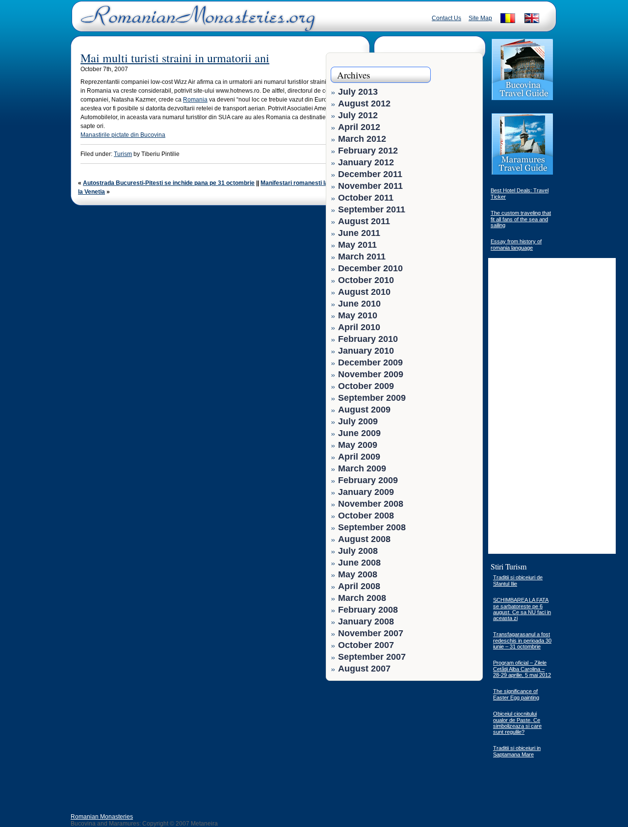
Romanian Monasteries (102, 816)
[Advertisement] (447, 747)
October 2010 (366, 280)
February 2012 (368, 150)
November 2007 (370, 633)
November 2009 (370, 374)
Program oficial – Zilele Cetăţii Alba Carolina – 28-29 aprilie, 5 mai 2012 (522, 669)
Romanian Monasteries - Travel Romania (195, 22)
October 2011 (365, 198)
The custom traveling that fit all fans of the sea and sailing (521, 219)
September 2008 (372, 527)
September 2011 (371, 209)
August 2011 (364, 221)
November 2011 (370, 186)
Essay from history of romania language (516, 244)
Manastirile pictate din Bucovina (122, 134)
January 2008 (366, 621)
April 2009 (359, 457)
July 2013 (358, 92)
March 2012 (362, 139)
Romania (195, 99)
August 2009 (364, 409)
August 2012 (364, 103)
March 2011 (362, 256)
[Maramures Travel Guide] (522, 174)
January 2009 (366, 492)
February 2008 (368, 610)
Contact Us (446, 18)
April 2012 (359, 127)
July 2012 (358, 115)
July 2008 (358, 551)
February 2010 (368, 339)
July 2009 (358, 421)
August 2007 (364, 668)
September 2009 (372, 398)
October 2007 (366, 645)
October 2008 (366, 515)
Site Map (480, 18)
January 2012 (366, 162)
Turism (123, 154)
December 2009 (370, 362)
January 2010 (366, 351)
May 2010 (357, 315)
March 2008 (362, 598)
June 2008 (359, 563)
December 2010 (370, 268)
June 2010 (359, 304)
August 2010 (364, 292)
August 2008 (364, 539)
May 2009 (357, 445)
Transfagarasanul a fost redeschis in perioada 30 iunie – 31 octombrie (522, 640)
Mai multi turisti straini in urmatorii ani (174, 58)
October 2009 (366, 386)
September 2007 (372, 657)
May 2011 (357, 245)
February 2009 (368, 480)
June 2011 (359, 233)
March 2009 (362, 468)
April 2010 (359, 327)
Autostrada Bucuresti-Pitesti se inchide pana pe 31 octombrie (169, 183)
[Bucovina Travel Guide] (522, 99)
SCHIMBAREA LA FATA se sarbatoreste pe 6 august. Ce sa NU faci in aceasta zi (522, 609)
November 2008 (370, 504)
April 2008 (359, 586)
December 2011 (370, 174)
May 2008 (357, 574)
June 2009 (359, 433)
